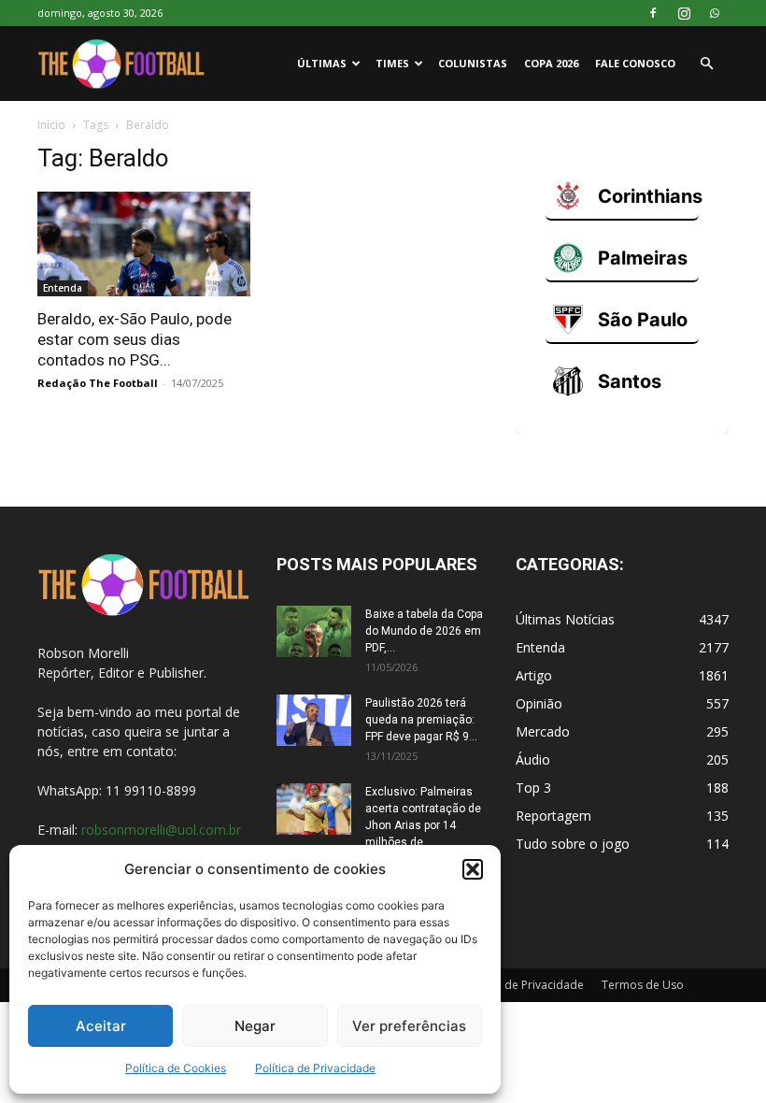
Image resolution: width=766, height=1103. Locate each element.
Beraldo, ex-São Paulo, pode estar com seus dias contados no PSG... (134, 339)
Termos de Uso (643, 985)
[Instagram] (684, 13)
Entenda (62, 287)
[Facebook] (653, 13)
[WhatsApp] (715, 13)
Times (392, 63)
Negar (255, 1026)
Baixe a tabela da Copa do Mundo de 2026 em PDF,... (424, 631)
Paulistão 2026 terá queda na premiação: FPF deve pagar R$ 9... (421, 719)
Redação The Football (97, 383)
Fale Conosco (635, 63)
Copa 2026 (551, 63)
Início (51, 125)
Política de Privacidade (315, 1068)
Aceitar (101, 1026)
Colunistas (472, 63)
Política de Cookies (175, 1068)
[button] (472, 869)
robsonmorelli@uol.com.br (161, 829)
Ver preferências (409, 1026)
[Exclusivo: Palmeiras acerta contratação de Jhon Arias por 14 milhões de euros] (314, 809)
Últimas (322, 63)
